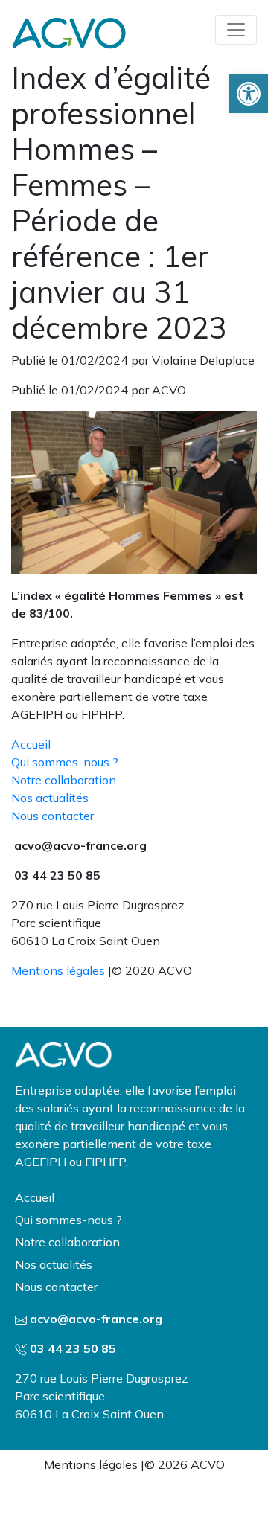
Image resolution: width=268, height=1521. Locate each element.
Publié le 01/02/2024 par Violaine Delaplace (133, 360)
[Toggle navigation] (236, 30)
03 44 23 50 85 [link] (73, 1348)
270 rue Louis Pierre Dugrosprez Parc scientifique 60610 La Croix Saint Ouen (101, 1396)
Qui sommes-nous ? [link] (64, 762)
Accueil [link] (31, 744)
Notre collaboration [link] (63, 779)
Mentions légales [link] (58, 970)
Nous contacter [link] (52, 815)
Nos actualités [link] (50, 797)
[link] (248, 93)
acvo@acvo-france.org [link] (96, 1318)
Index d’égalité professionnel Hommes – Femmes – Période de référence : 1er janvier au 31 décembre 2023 (119, 202)
